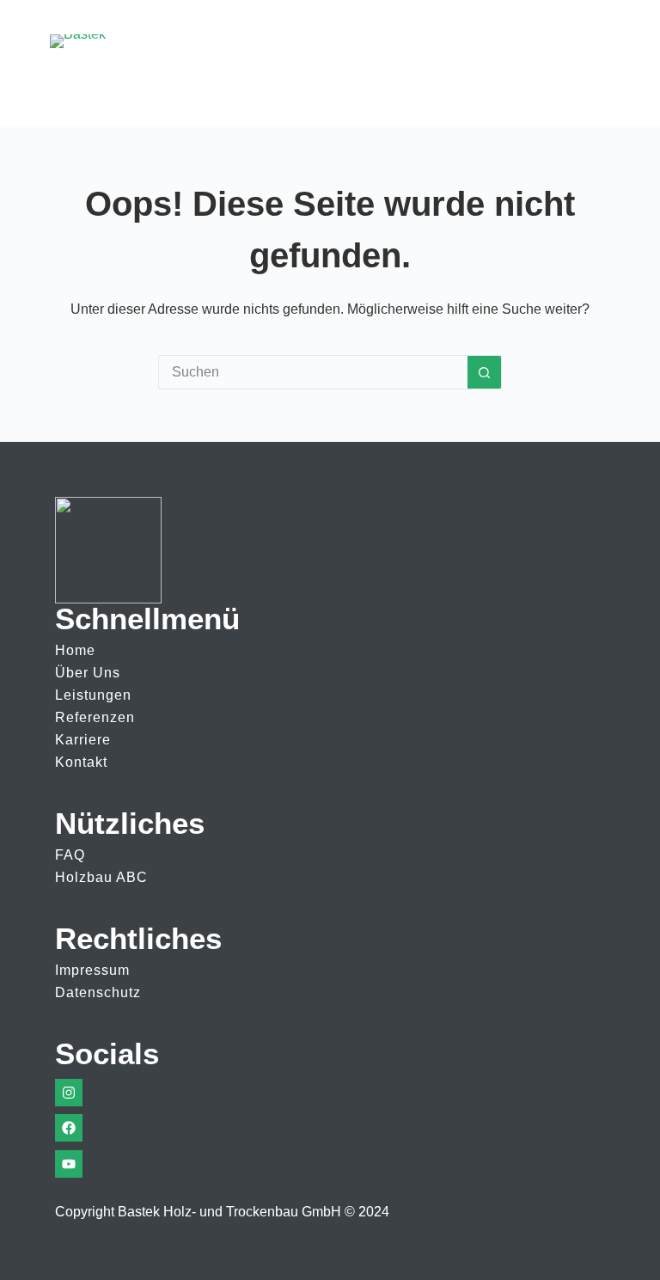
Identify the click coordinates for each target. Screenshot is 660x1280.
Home (75, 650)
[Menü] (594, 63)
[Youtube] (68, 1164)
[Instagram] (68, 1092)
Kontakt (81, 762)
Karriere (83, 739)
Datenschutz (98, 992)
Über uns (87, 672)
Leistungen (93, 695)
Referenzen (95, 717)
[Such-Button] (485, 372)
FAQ (70, 855)
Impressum (92, 970)
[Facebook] (68, 1128)
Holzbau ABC (101, 877)
